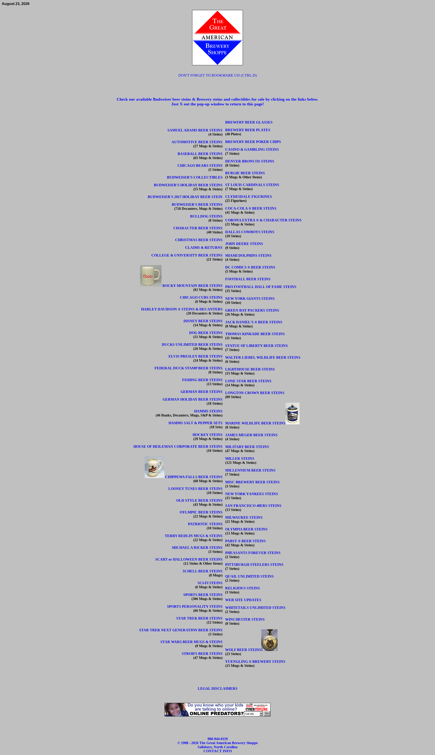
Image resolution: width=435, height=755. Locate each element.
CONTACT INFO (217, 751)
